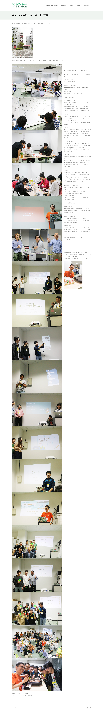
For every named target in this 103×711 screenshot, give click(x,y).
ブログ (71, 5)
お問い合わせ (86, 5)
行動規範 (78, 5)
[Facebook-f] (87, 707)
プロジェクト (64, 5)
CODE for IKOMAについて (52, 5)
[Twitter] (90, 707)
